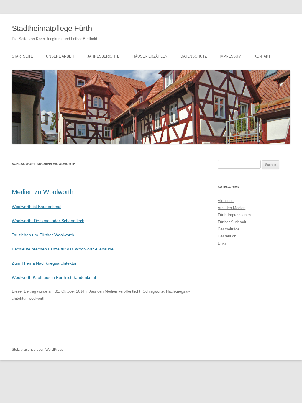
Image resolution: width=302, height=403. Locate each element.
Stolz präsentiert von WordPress (37, 350)
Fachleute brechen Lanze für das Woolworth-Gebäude (63, 249)
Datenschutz (193, 56)
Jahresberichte (103, 56)
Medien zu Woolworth (42, 192)
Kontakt (262, 56)
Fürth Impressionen (234, 215)
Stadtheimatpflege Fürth (52, 28)
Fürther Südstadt (232, 222)
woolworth (37, 298)
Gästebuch (227, 236)
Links (222, 243)
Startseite (22, 56)
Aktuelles (226, 201)
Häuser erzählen (150, 56)
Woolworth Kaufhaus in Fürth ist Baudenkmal (54, 277)
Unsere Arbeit (60, 56)
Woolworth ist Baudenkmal (36, 206)
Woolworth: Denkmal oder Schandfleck (48, 220)
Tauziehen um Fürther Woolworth (43, 234)
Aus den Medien (103, 291)
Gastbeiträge (228, 229)
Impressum (230, 56)
